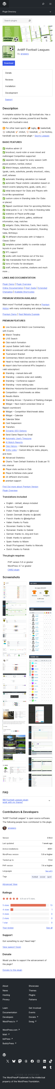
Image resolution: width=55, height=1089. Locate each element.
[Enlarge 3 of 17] (23, 621)
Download (8, 63)
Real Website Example (29, 314)
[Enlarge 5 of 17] (23, 662)
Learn (5, 1008)
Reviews (9, 79)
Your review (8, 927)
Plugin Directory (9, 12)
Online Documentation (13, 288)
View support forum (12, 947)
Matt (6, 1034)
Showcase (34, 986)
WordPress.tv (10, 1021)
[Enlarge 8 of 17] (23, 711)
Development (11, 93)
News (5, 990)
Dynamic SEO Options (16, 431)
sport (49, 877)
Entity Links (11, 450)
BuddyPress (9, 1043)
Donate (33, 1017)
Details (8, 73)
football (35, 877)
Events (32, 1012)
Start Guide (30, 288)
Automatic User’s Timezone (18, 438)
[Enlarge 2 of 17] (23, 604)
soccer (42, 877)
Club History (11, 446)
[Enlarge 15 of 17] (49, 745)
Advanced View (10, 884)
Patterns (33, 999)
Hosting (6, 995)
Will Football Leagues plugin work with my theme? (15, 801)
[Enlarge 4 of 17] (23, 643)
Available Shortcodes (24, 292)
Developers (8, 1017)
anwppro (25, 54)
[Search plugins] (29, 20)
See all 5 (48, 871)
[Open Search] (43, 4)
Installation (10, 86)
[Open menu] (51, 4)
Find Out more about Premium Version (20, 486)
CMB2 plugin (13, 569)
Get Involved (35, 1008)
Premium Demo (10, 314)
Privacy (6, 999)
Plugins (32, 995)
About (5, 986)
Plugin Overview (23, 284)
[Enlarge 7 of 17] (23, 694)
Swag (33, 1021)
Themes (32, 990)
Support (9, 99)
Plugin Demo (8, 284)
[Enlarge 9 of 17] (23, 767)
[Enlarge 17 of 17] (49, 777)
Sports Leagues (42, 135)
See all (49, 927)
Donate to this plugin (12, 970)
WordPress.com (11, 1030)
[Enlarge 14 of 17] (49, 729)
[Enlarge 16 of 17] (49, 760)
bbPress (8, 1039)
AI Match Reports (14, 442)
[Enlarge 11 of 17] (49, 610)
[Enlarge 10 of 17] (49, 585)
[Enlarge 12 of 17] (49, 658)
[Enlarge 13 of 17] (49, 707)
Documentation (10, 1012)
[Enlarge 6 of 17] (23, 676)
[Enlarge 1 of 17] (23, 585)
